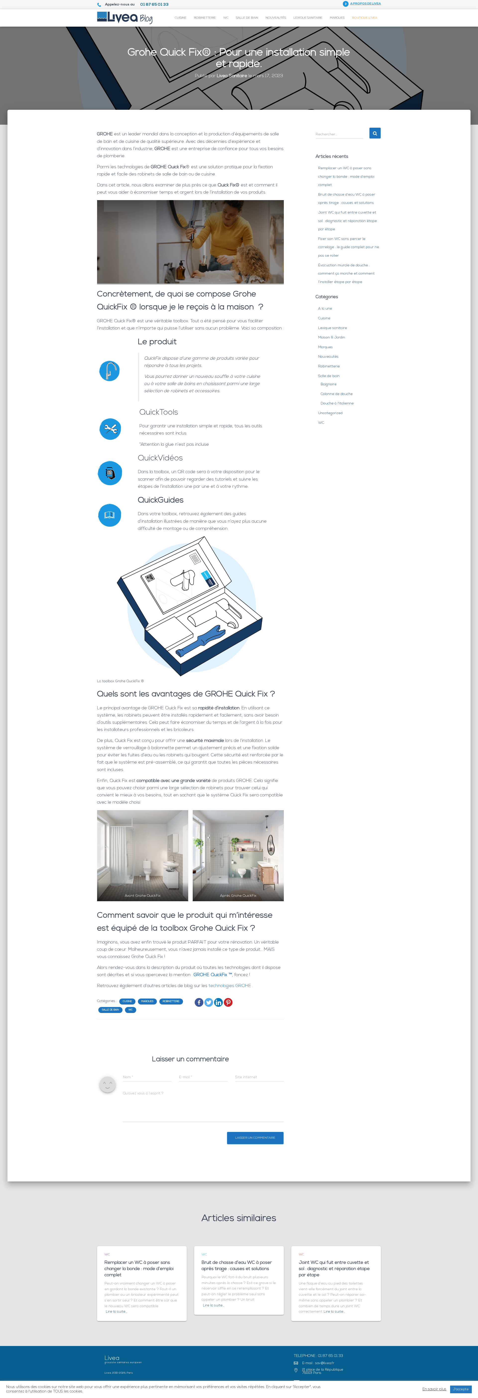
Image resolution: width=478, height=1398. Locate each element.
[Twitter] (208, 1002)
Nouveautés (276, 17)
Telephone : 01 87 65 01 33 (318, 1356)
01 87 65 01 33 (154, 5)
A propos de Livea (365, 3)
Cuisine (180, 17)
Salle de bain (247, 17)
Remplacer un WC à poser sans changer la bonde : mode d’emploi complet (346, 177)
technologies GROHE (230, 986)
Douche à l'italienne (337, 403)
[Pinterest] (228, 1002)
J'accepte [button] (461, 1389)
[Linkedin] (218, 1002)
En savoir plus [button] (434, 1389)
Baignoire (329, 384)
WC (226, 17)
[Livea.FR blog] (124, 18)
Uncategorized (330, 413)
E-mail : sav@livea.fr (318, 1363)
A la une (325, 309)
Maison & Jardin (331, 337)
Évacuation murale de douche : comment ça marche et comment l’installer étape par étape (346, 274)
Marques (337, 17)
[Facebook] (199, 1002)
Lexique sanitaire (308, 17)
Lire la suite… (116, 1312)
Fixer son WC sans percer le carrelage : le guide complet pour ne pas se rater (348, 247)
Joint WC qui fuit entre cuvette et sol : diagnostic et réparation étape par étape (347, 221)
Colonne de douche (337, 394)
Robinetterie (205, 17)
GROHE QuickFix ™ (213, 975)
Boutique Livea (364, 17)
